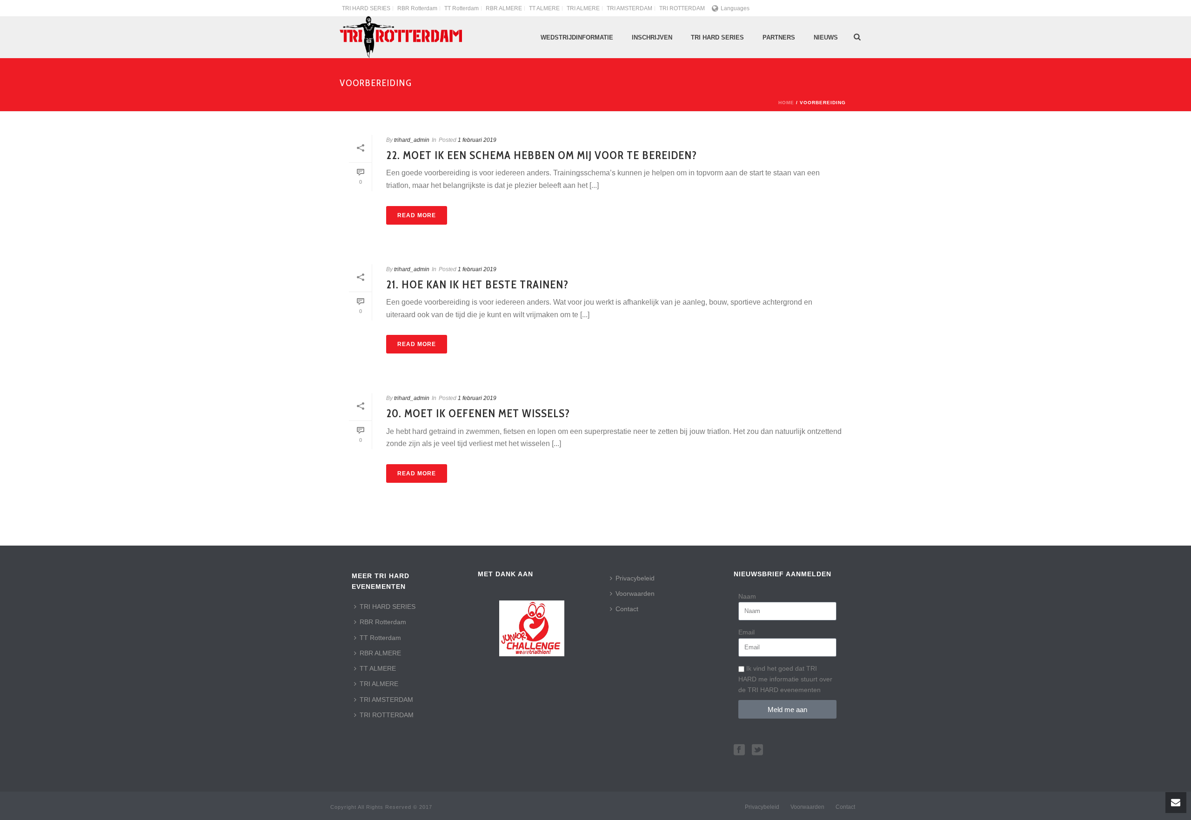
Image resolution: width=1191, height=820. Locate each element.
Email (746, 632)
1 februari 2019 (477, 140)
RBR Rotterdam (383, 622)
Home (786, 102)
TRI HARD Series (717, 37)
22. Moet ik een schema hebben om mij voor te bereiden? (541, 155)
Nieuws (826, 37)
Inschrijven (652, 37)
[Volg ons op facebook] (739, 750)
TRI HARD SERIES (387, 606)
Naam (747, 596)
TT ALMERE (378, 668)
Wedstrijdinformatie (577, 37)
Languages (735, 8)
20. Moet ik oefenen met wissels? (478, 413)
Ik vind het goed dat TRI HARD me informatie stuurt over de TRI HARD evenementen (785, 679)
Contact (627, 609)
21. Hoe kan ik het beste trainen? (477, 284)
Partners (779, 37)
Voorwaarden (635, 593)
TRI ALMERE (379, 683)
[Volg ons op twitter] (757, 750)
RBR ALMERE (380, 653)
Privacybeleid (635, 578)
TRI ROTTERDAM (387, 715)
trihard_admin (411, 140)
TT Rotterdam (380, 637)
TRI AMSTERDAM (386, 699)
